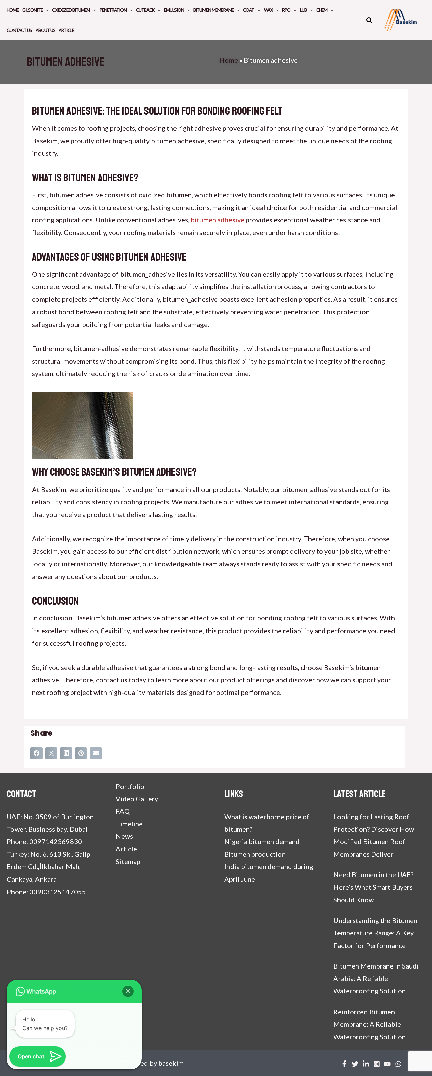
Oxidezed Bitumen (71, 10)
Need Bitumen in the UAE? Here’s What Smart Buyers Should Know (373, 886)
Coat (248, 10)
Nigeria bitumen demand (262, 841)
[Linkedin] (365, 1063)
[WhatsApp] (398, 1063)
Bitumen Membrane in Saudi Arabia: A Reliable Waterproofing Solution (376, 978)
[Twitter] (355, 1063)
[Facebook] (344, 1063)
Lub (303, 10)
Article (66, 30)
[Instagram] (376, 1063)
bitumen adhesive (217, 220)
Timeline (129, 824)
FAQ (123, 811)
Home (13, 10)
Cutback (145, 10)
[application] (46, 10)
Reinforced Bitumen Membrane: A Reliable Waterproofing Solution (369, 1024)
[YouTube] (387, 1063)
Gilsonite (32, 10)
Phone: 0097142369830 (44, 841)
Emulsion (174, 10)
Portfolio (130, 786)
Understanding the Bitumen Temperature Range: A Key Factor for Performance (375, 932)
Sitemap (128, 861)
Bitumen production (255, 854)
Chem (321, 10)
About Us (45, 30)
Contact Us (19, 30)
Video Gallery (137, 799)
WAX (268, 10)
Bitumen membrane (213, 10)
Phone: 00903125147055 (46, 892)
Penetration (113, 10)
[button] (369, 21)
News (124, 836)
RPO (286, 10)
